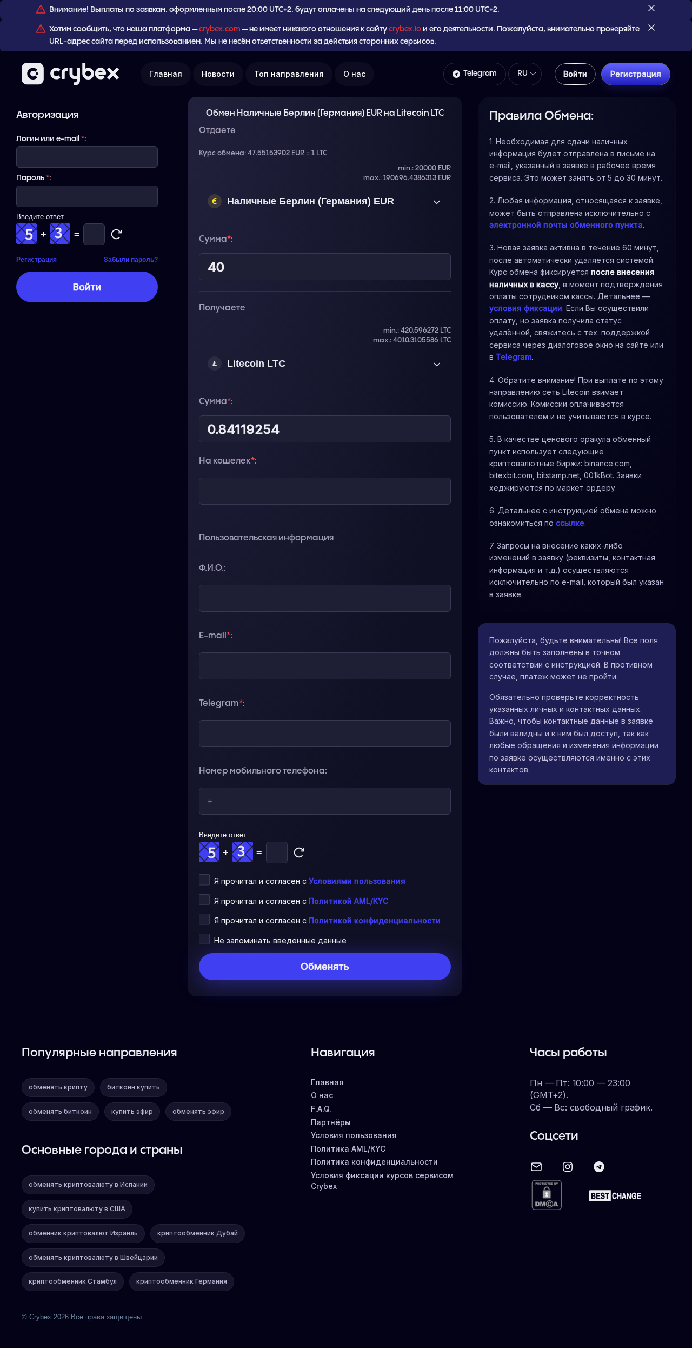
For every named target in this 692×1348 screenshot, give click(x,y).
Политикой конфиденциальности (375, 920)
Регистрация (36, 259)
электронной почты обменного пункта (566, 224)
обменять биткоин (60, 1111)
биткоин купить (133, 1087)
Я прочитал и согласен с (309, 881)
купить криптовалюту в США (77, 1209)
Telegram (480, 73)
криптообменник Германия (181, 1281)
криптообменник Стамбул (73, 1281)
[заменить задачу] (299, 852)
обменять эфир (198, 1111)
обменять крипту (58, 1087)
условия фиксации (525, 308)
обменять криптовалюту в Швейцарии (93, 1257)
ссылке (570, 522)
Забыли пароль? (131, 259)
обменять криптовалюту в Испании (88, 1184)
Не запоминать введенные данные (280, 940)
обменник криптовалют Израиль (83, 1233)
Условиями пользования (357, 881)
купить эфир (132, 1111)
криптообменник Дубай (197, 1233)
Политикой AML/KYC (348, 901)
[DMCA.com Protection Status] (546, 1196)
